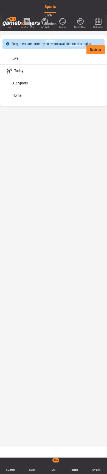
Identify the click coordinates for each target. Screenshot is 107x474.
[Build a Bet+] (27, 21)
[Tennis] (62, 21)
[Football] (45, 21)
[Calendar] (98, 21)
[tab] (16, 37)
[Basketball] (80, 21)
